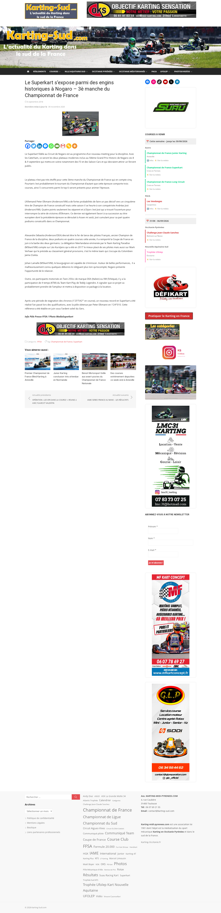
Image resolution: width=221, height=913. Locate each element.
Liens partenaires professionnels (43, 832)
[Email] (57, 146)
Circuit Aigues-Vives (94, 828)
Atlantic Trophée (90, 800)
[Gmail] (63, 146)
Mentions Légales (36, 822)
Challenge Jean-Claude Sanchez (96, 804)
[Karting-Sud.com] (110, 47)
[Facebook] (27, 146)
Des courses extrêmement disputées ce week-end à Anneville (122, 376)
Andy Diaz (88, 796)
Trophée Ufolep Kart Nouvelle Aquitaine (105, 887)
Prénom (153, 526)
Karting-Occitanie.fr (151, 842)
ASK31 (97, 796)
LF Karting (104, 859)
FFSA (39, 341)
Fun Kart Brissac (122, 847)
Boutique (31, 827)
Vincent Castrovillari (112, 896)
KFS (97, 858)
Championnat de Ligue (102, 816)
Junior (121, 853)
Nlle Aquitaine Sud (75, 71)
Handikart (133, 847)
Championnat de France (61, 341)
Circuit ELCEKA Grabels (115, 828)
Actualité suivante (108, 397)
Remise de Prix (110, 870)
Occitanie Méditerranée (132, 71)
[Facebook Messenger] (45, 146)
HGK (85, 853)
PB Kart (110, 864)
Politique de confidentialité (40, 818)
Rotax (120, 869)
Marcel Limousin (117, 858)
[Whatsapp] (51, 146)
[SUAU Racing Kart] (171, 108)
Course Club (117, 839)
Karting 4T (131, 853)
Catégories (116, 800)
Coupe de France (94, 840)
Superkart (77, 341)
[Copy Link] (68, 146)
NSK (97, 864)
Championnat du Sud (100, 823)
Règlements (39, 71)
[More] (74, 146)
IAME (94, 853)
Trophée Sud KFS (90, 880)
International (108, 853)
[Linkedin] (39, 146)
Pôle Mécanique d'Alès (93, 869)
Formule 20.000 (104, 846)
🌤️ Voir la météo (162, 160)
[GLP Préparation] (171, 732)
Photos (120, 863)
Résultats (90, 874)
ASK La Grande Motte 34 (113, 796)
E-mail (152, 550)
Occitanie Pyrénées (102, 71)
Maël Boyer (88, 864)
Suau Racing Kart (109, 875)
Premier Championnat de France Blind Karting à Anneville (37, 376)
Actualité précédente (54, 399)
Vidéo (99, 896)
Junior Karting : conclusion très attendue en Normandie (65, 376)
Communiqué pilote (93, 833)
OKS (103, 864)
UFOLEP (164, 71)
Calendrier (105, 800)
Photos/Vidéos (182, 71)
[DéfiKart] (171, 287)
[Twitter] (33, 146)
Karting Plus (88, 858)
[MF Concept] (171, 625)
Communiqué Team (119, 833)
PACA (154, 71)
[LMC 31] (171, 456)
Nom (151, 538)
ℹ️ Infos (150, 160)
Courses (53, 71)
